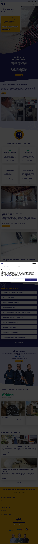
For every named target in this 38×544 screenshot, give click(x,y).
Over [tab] (31, 266)
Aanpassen (18, 279)
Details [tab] (19, 266)
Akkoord (30, 279)
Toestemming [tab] (6, 266)
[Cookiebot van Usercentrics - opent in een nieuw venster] (32, 263)
